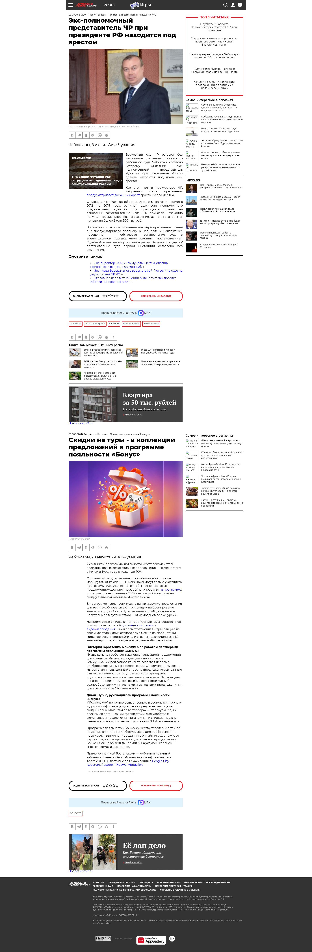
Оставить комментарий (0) (156, 296)
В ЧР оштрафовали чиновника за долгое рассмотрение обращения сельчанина (103, 352)
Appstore (93, 764)
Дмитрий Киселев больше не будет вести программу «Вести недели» (220, 222)
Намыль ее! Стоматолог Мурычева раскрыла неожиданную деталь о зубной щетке (220, 167)
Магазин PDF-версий (168, 882)
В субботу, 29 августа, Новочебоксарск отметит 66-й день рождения (214, 27)
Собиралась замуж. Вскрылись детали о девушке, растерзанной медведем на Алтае (219, 107)
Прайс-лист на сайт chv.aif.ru (134, 886)
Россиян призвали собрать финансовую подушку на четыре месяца (218, 235)
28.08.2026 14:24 (77, 434)
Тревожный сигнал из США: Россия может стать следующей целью (220, 198)
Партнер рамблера (123, 938)
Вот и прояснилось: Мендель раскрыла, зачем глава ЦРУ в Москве (221, 186)
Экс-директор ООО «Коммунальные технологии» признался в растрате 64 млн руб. (129, 265)
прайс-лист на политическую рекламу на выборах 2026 (124, 890)
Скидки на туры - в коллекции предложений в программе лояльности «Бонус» (214, 85)
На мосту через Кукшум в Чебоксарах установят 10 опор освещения (214, 56)
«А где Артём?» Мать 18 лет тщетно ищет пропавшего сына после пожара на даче (220, 467)
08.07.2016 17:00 (77, 14)
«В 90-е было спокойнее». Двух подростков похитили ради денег (220, 130)
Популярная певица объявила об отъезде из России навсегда (217, 210)
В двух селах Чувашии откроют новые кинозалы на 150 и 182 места (214, 70)
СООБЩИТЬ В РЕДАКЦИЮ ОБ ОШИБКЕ (180, 890)
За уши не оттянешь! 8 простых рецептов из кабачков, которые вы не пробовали (222, 503)
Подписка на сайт (103, 886)
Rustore (107, 764)
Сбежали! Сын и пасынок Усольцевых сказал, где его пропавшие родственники (222, 455)
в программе (171, 589)
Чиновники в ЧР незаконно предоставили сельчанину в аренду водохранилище (100, 376)
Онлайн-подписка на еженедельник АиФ (207, 882)
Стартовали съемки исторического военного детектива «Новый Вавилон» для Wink (214, 41)
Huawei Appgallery (130, 764)
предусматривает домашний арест (113, 195)
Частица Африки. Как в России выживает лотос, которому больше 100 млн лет (221, 479)
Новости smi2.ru (81, 423)
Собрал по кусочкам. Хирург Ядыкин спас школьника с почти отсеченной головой (222, 119)
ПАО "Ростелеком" (79, 539)
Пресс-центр (146, 882)
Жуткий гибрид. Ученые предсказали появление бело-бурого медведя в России (222, 143)
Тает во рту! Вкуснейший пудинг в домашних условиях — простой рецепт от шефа (220, 491)
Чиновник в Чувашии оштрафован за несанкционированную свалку (160, 363)
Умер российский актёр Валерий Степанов (218, 245)
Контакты (98, 882)
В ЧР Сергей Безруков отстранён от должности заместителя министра (103, 364)
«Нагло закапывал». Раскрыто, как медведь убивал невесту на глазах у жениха (221, 443)
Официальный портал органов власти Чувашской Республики (104, 126)
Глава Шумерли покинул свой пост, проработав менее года (158, 351)
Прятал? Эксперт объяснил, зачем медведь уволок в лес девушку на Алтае (220, 155)
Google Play (160, 761)
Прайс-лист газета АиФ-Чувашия (173, 886)
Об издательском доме (121, 882)
